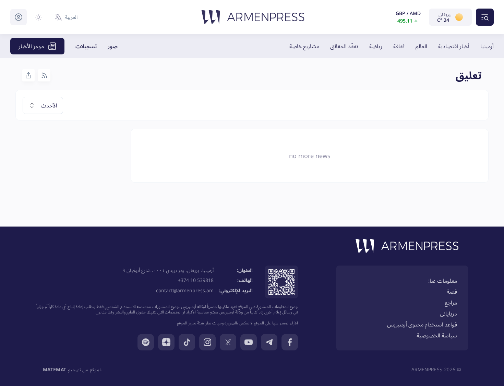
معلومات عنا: (442, 280)
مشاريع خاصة (304, 46)
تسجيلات (86, 46)
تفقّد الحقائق (344, 46)
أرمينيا (487, 46)
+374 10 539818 (196, 280)
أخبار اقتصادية (453, 46)
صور (113, 46)
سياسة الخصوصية (437, 335)
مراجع (451, 302)
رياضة (375, 46)
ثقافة (399, 46)
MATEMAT (54, 369)
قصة (452, 291)
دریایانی (448, 313)
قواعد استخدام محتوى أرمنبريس (422, 324)
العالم (421, 46)
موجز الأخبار (31, 46)
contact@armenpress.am (185, 290)
